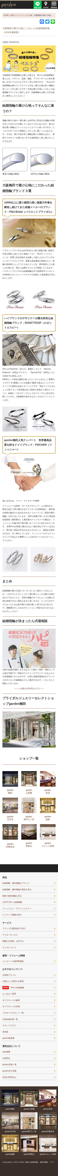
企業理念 (6, 1058)
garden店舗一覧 (9, 1064)
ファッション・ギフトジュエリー (16, 908)
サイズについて (9, 947)
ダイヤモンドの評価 (11, 1006)
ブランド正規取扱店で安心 (14, 928)
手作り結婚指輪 (17, 987)
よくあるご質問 (9, 994)
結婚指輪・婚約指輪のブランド (15, 883)
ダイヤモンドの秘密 (11, 1000)
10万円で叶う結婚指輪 (12, 902)
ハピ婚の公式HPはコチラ (29, 688)
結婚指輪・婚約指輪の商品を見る (16, 889)
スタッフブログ (9, 1025)
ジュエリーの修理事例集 (13, 961)
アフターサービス (10, 935)
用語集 (5, 1032)
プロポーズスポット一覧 (13, 1013)
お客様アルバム (9, 975)
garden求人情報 (9, 1071)
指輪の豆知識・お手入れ (13, 941)
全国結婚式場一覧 (10, 1019)
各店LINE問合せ (9, 1077)
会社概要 (6, 1052)
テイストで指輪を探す (12, 915)
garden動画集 (8, 1038)
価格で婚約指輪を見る (12, 896)
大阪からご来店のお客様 (13, 981)
